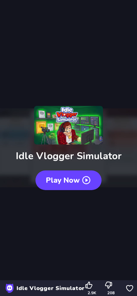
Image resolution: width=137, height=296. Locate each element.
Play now (63, 180)
